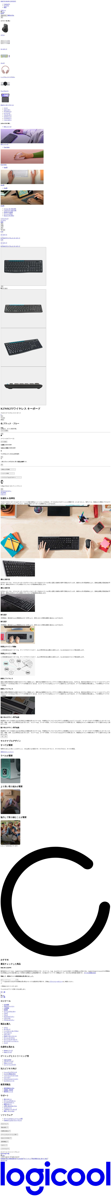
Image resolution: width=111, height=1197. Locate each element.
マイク (6, 1043)
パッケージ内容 (5, 473)
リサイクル (7, 1018)
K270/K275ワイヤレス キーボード (10, 238)
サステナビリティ (9, 1016)
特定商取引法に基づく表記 (40, 1158)
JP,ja (3, 12)
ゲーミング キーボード (10, 1039)
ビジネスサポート (9, 1102)
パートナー (7, 1077)
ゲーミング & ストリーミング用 (13, 1118)
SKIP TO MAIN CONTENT (8, 1)
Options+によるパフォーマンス (13, 1120)
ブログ (6, 1013)
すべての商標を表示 (90, 973)
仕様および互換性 (5, 469)
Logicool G (7, 4)
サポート (3, 10)
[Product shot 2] (23, 308)
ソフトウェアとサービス (11, 1075)
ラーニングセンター (10, 1011)
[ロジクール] (2, 13)
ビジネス (6, 5)
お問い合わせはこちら (10, 1106)
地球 (2, 222)
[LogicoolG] (6, 1153)
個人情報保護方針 (11, 1158)
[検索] (2, 224)
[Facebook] (4, 992)
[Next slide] (5, 736)
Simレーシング (8, 1063)
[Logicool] (2, 1153)
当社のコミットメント (7, 751)
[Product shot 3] (23, 347)
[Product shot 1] (23, 266)
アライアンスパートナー (11, 1079)
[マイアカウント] (2, 228)
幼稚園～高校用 (8, 1090)
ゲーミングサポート (10, 1101)
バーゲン (3, 220)
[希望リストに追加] (2, 287)
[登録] (17, 980)
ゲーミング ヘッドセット (11, 1041)
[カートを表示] (2, 230)
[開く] (4, 230)
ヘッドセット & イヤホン (11, 1031)
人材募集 (6, 1008)
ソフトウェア (4, 218)
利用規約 (3, 1158)
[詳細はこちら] (2, 489)
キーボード (4, 234)
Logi (2, 231)
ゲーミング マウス (9, 1038)
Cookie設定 (20, 1158)
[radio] (1, 427)
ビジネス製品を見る (10, 1074)
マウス (6, 1027)
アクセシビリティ (9, 1020)
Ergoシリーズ (8, 1052)
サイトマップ (28, 1158)
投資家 (6, 1010)
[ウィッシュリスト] (2, 226)
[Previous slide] (2, 736)
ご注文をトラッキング (10, 1109)
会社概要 (6, 1004)
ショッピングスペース (10, 1072)
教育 (5, 7)
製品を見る (4, 15)
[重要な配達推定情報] (2, 457)
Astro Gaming (7, 1059)
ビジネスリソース (9, 1080)
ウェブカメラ (8, 1032)
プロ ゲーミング (8, 1061)
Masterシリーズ (8, 1050)
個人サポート (8, 1099)
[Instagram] (1, 992)
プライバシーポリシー (56, 981)
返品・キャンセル (9, 1111)
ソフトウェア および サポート (8, 477)
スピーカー (7, 1034)
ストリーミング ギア (10, 1064)
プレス (6, 1015)
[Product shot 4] (23, 386)
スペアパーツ (8, 1107)
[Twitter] (3, 992)
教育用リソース (8, 1091)
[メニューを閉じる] (2, 17)
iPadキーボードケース (10, 1036)
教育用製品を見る (9, 1088)
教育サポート (8, 1104)
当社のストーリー (9, 1006)
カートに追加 (4, 430)
